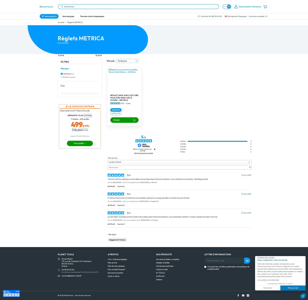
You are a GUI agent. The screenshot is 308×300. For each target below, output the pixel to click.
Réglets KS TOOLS (117, 240)
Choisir (116, 120)
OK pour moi (293, 288)
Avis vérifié (247, 175)
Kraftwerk (160, 276)
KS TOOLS (160, 273)
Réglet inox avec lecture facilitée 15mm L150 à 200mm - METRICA (124, 97)
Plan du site (112, 262)
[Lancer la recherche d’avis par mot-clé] (250, 167)
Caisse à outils (162, 269)
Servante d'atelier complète (167, 259)
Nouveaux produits (115, 273)
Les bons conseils (256, 16)
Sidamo (159, 279)
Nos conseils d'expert (116, 269)
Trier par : (110, 61)
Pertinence (122, 61)
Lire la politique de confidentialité (268, 280)
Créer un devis (113, 276)
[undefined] (155, 149)
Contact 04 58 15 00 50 (211, 16)
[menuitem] (68, 16)
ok (247, 260)
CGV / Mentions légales (117, 259)
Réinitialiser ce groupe (68, 77)
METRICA (68, 74)
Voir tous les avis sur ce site (143, 153)
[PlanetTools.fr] (47, 6)
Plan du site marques (116, 266)
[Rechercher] (61, 6)
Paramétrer (267, 288)
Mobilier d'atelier (163, 262)
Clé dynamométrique (164, 266)
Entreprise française (237, 16)
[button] (303, 296)
